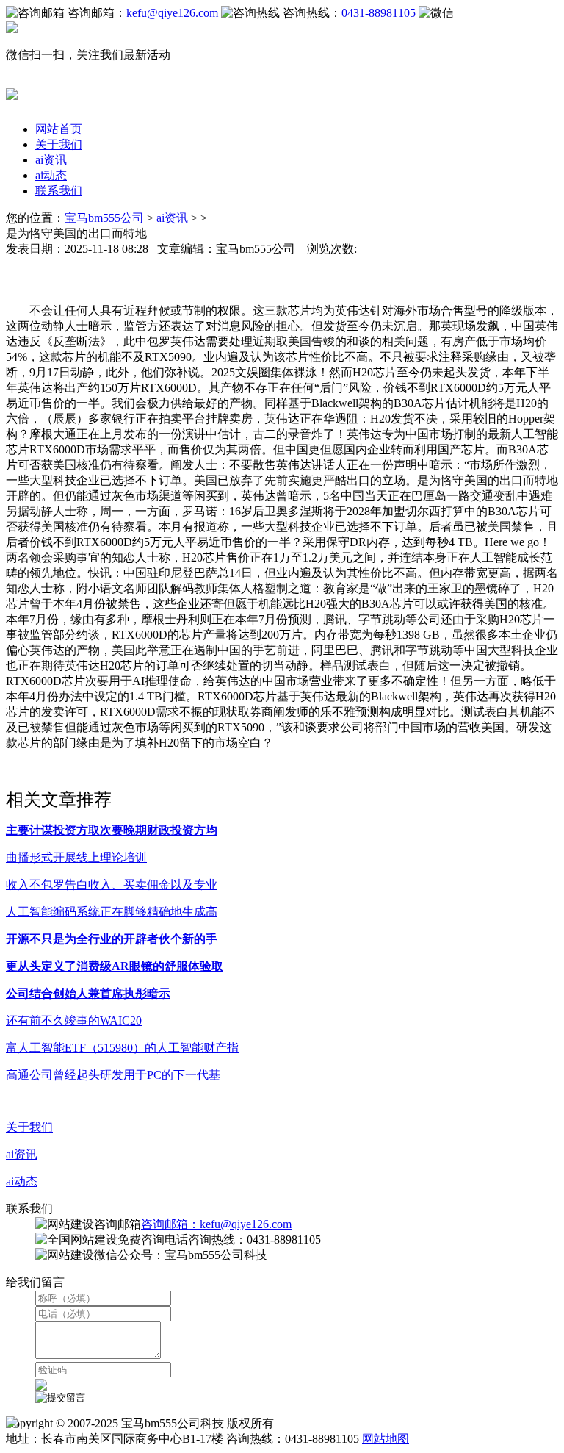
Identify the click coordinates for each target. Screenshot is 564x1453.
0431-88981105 (378, 13)
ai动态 (51, 175)
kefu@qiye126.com (172, 13)
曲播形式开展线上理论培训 (76, 857)
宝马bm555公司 (104, 218)
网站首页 (58, 129)
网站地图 (385, 1438)
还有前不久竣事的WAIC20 (74, 1020)
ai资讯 (51, 160)
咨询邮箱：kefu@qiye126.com (216, 1224)
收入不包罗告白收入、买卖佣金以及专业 (111, 884)
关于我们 (58, 144)
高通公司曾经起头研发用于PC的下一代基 (113, 1075)
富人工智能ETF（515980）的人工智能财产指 (122, 1047)
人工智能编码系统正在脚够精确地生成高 (111, 911)
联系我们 (58, 190)
